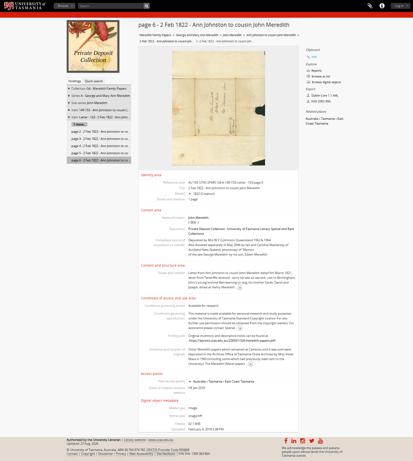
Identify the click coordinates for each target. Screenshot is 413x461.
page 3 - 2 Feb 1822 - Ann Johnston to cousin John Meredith (113, 139)
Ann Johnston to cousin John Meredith (271, 35)
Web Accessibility (141, 453)
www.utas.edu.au (161, 440)
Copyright (88, 453)
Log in (399, 6)
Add (314, 57)
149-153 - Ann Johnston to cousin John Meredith (113, 110)
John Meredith (97, 103)
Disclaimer (105, 453)
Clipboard (370, 6)
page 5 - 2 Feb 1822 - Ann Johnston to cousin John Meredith (113, 153)
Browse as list (320, 76)
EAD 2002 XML (321, 101)
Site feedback (166, 453)
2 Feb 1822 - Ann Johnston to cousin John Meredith (168, 41)
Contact (72, 453)
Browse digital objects (326, 82)
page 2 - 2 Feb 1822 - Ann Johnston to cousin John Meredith (113, 131)
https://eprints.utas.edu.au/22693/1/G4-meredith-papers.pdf (232, 340)
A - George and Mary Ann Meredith (105, 95)
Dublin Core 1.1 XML (324, 95)
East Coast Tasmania (239, 381)
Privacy (121, 453)
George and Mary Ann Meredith (197, 35)
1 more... (79, 124)
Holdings (74, 81)
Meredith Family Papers (155, 35)
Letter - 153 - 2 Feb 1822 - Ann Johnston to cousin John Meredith (124, 117)
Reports (316, 71)
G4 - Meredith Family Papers (106, 88)
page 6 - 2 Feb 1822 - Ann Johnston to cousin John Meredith (113, 160)
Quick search (94, 81)
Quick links (382, 6)
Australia (199, 381)
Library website (135, 440)
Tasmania (215, 381)
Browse (63, 6)
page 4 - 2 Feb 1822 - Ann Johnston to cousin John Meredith (113, 146)
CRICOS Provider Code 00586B (168, 450)
